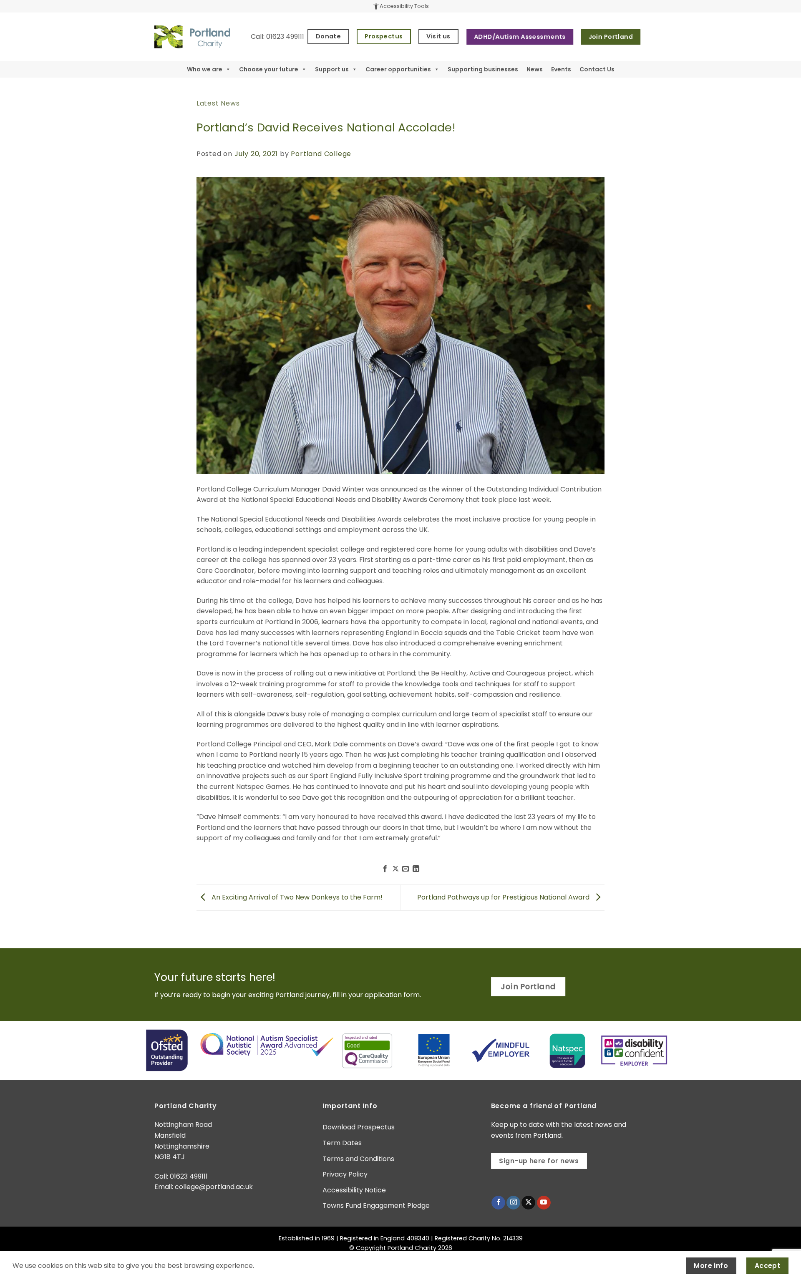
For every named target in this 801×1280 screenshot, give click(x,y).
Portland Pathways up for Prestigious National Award (504, 897)
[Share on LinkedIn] (416, 869)
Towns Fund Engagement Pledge (376, 1205)
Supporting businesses (483, 69)
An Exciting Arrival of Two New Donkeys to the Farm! (296, 897)
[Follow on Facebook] (498, 1203)
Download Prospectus (358, 1127)
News (534, 69)
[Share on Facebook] (385, 869)
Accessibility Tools (400, 6)
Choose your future (268, 69)
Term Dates (342, 1143)
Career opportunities (398, 69)
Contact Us (597, 69)
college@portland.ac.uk (214, 1187)
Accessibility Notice (354, 1190)
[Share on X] (395, 869)
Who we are (204, 69)
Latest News (218, 103)
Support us (332, 69)
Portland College (321, 154)
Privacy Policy (345, 1174)
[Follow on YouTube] (544, 1203)
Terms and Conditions (358, 1159)
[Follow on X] (528, 1203)
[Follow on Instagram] (513, 1203)
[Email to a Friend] (405, 869)
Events (561, 69)
